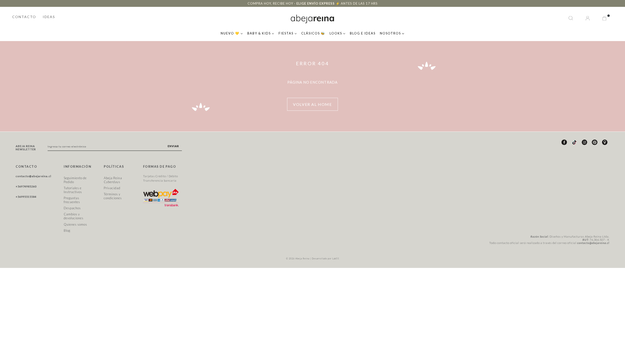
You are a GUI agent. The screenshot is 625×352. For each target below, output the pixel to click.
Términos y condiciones (113, 196)
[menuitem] (231, 33)
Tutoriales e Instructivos (73, 190)
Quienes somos (75, 224)
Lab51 (335, 258)
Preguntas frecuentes (72, 200)
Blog (67, 230)
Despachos (72, 208)
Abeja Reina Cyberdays (113, 180)
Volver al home (312, 104)
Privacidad (112, 188)
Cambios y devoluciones (73, 216)
